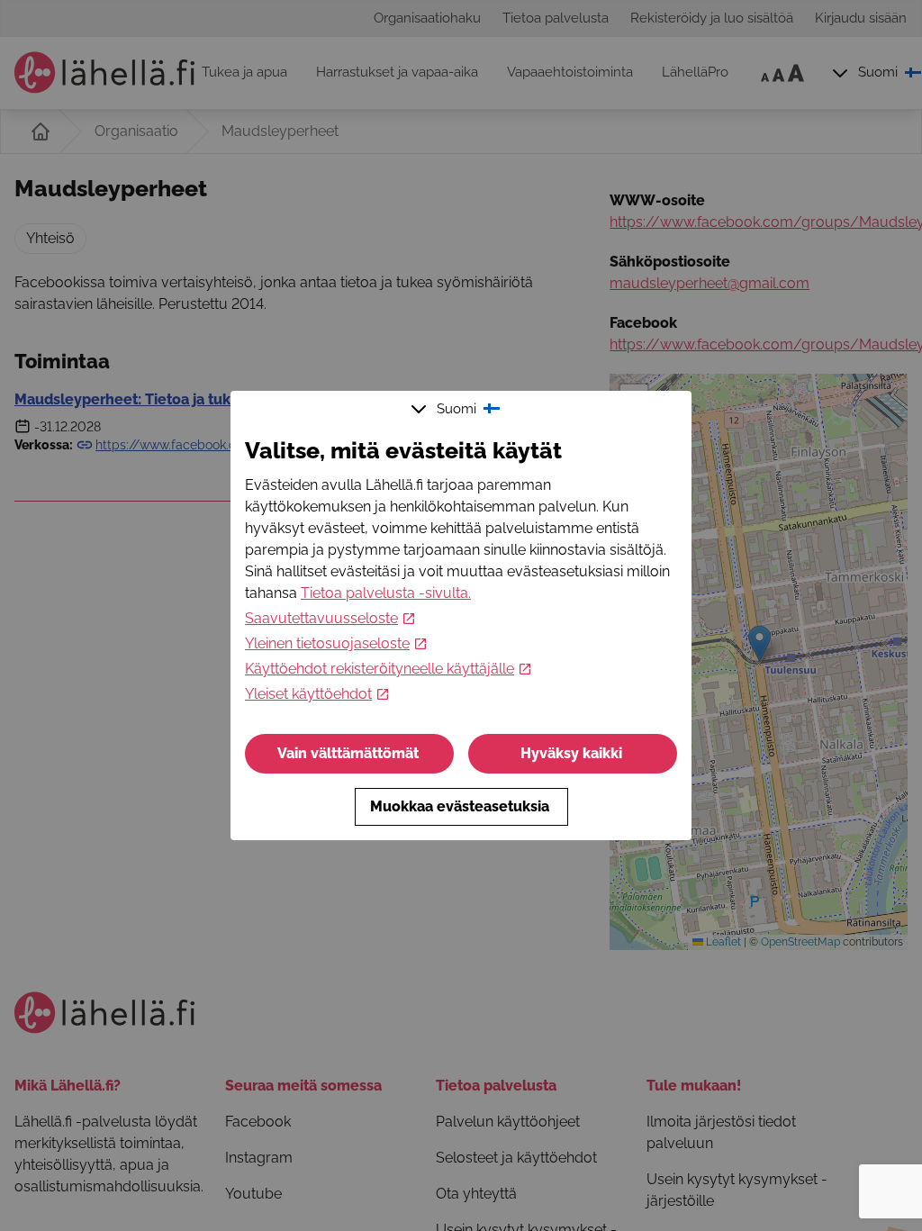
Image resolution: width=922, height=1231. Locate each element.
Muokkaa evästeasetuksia (459, 806)
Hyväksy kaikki (571, 753)
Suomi (456, 409)
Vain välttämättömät (348, 753)
